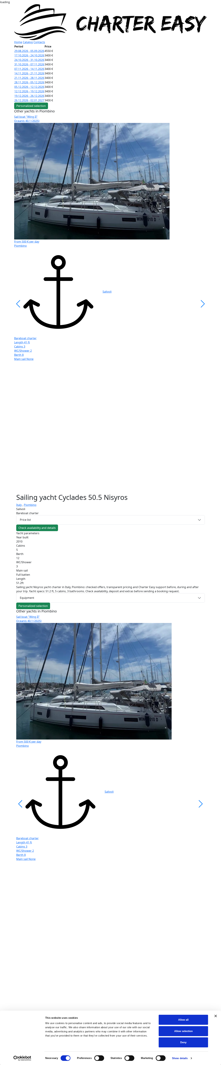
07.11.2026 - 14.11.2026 (29, 69)
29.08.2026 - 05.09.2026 (29, 51)
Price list (25, 520)
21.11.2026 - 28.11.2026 (29, 78)
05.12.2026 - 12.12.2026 (29, 87)
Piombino (30, 505)
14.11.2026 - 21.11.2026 (29, 73)
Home (18, 42)
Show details (180, 1058)
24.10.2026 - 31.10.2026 (29, 60)
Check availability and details (37, 528)
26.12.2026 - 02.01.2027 (29, 100)
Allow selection (183, 1031)
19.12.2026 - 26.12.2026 (29, 96)
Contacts (39, 42)
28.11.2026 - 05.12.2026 (29, 82)
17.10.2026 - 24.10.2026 (29, 55)
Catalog (28, 42)
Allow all (183, 1019)
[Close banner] (215, 1016)
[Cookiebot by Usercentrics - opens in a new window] (22, 1058)
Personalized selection (31, 106)
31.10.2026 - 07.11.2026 (29, 64)
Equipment (27, 598)
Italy (19, 505)
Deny (183, 1042)
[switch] (99, 1058)
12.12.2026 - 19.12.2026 (29, 91)
